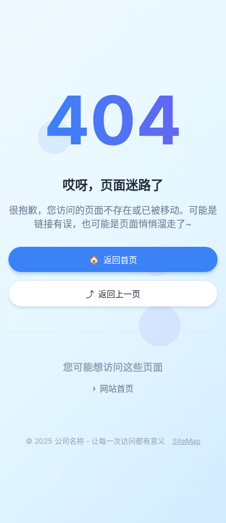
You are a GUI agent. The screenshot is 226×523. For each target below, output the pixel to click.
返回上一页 (113, 294)
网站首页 (116, 388)
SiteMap (186, 440)
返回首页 (113, 259)
